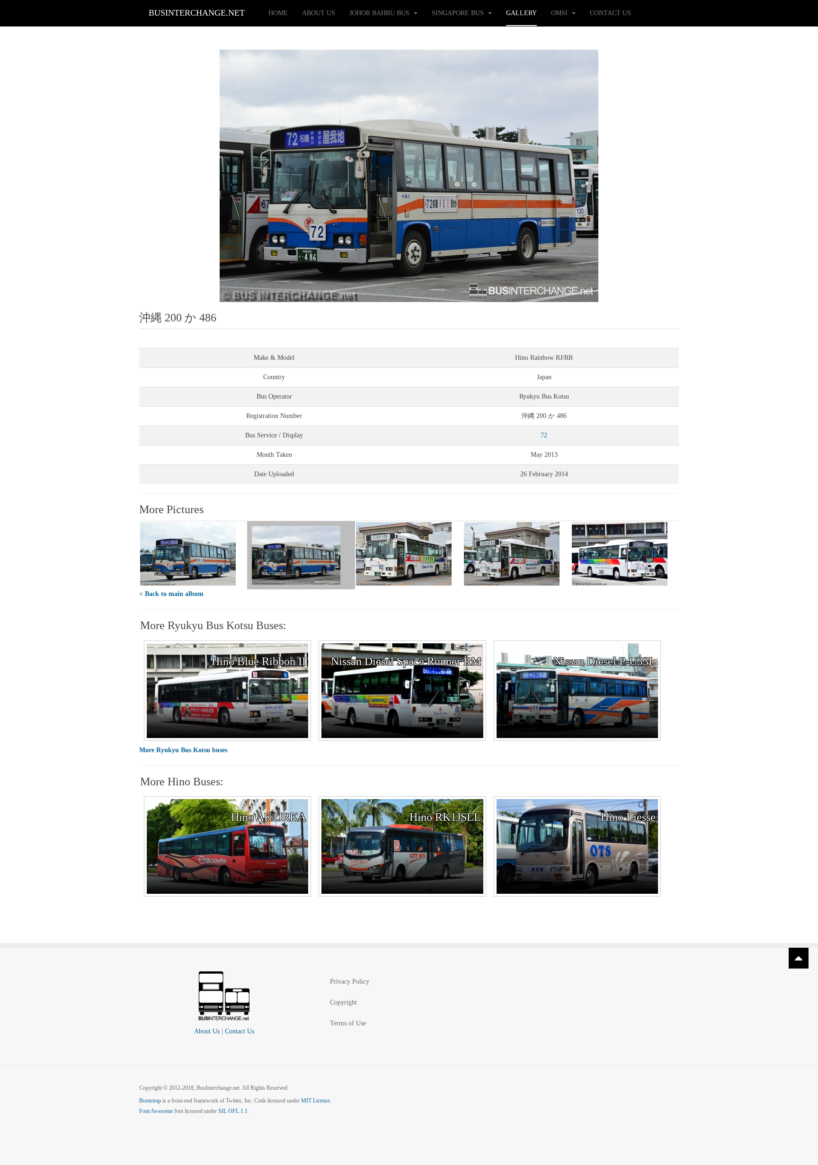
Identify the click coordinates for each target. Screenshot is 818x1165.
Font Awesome (156, 1111)
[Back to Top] (799, 958)
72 (544, 435)
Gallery (521, 13)
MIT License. (316, 1100)
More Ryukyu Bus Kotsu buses (183, 750)
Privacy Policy (349, 981)
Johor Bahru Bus (380, 13)
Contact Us (610, 13)
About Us (318, 13)
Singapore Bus (459, 13)
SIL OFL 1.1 (233, 1111)
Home (278, 13)
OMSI (560, 13)
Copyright (343, 1002)
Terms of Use (348, 1023)
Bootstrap (150, 1100)
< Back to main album (171, 593)
